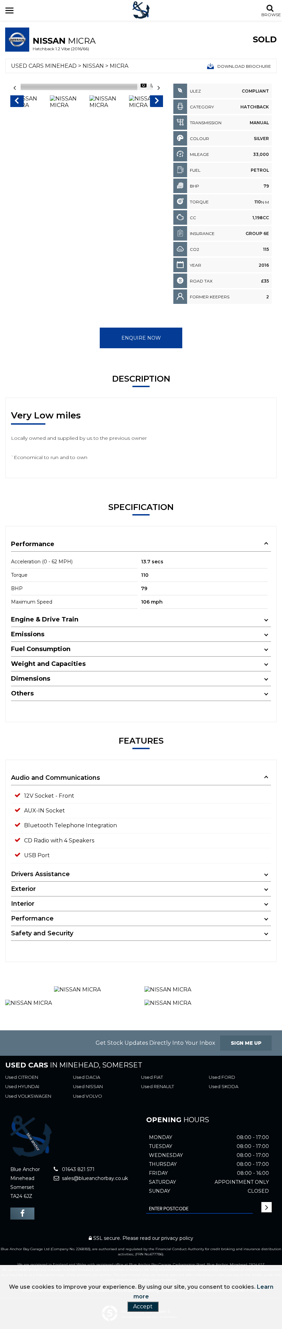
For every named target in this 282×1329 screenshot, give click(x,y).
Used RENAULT (157, 1086)
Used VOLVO (87, 1096)
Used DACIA (86, 1077)
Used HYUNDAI (22, 1086)
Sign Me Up (246, 1043)
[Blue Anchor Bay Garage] (141, 10)
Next (157, 102)
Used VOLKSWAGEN (28, 1096)
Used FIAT (152, 1077)
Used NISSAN (88, 1086)
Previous (16, 102)
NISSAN (93, 66)
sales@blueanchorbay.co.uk (94, 1178)
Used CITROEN (21, 1077)
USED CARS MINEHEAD (44, 66)
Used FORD (222, 1077)
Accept (143, 1306)
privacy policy (177, 1238)
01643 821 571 (78, 1169)
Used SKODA (223, 1086)
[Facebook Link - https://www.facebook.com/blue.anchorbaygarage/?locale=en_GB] (22, 1214)
